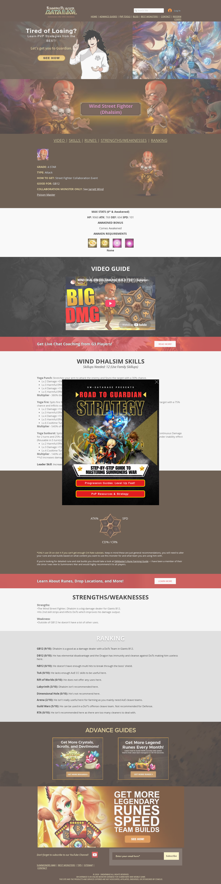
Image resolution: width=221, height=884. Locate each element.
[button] (157, 382)
